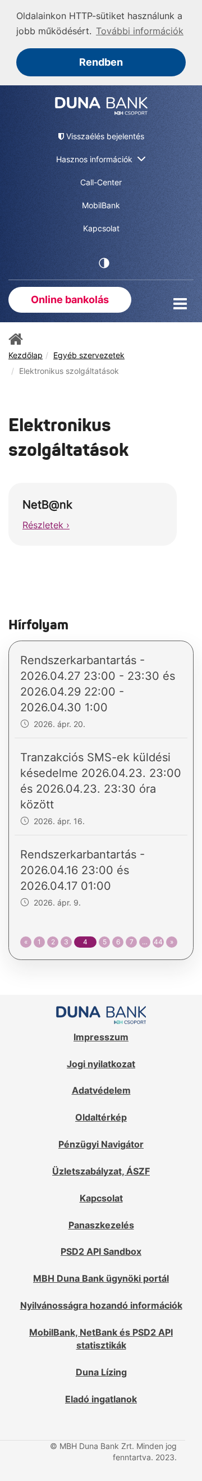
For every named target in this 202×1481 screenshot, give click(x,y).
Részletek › (46, 525)
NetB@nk (47, 504)
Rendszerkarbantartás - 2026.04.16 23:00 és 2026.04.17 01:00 (82, 870)
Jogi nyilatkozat (101, 1063)
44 (158, 942)
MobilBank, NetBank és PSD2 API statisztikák (101, 1339)
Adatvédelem (101, 1090)
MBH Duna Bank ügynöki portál (101, 1278)
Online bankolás (70, 299)
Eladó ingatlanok (101, 1399)
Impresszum (101, 1037)
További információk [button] (139, 30)
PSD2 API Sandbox (101, 1251)
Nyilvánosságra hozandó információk (101, 1305)
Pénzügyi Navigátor (101, 1144)
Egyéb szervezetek (89, 355)
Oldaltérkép (101, 1117)
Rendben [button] (101, 62)
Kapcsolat (101, 1198)
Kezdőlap (25, 355)
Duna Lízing (101, 1372)
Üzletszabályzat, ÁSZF (101, 1171)
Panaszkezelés (101, 1225)
